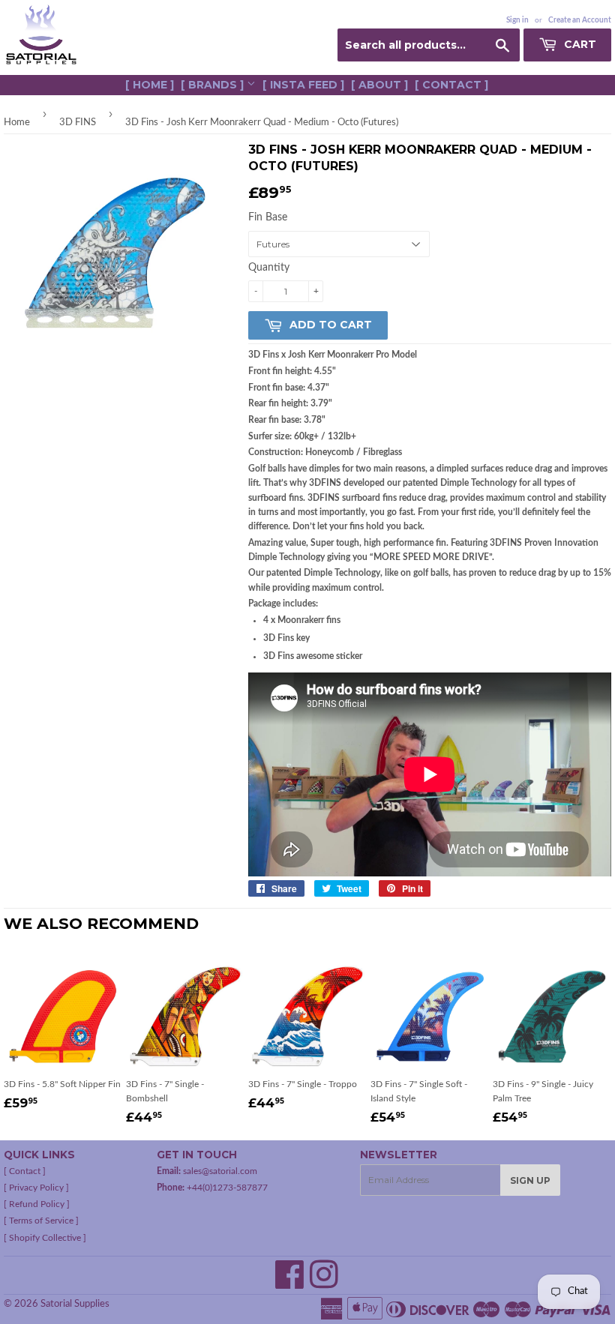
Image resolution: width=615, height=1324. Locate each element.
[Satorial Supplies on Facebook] (289, 1283)
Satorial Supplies (75, 1304)
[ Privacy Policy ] (36, 1187)
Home (17, 122)
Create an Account (579, 20)
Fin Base (267, 217)
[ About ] (379, 84)
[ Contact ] (451, 84)
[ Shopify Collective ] (45, 1237)
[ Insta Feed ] (303, 84)
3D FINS (77, 122)
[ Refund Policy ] (37, 1204)
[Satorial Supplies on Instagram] (324, 1283)
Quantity (269, 267)
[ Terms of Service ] (41, 1220)
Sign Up (530, 1180)
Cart (578, 44)
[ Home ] (149, 84)
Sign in (517, 20)
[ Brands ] (214, 84)
